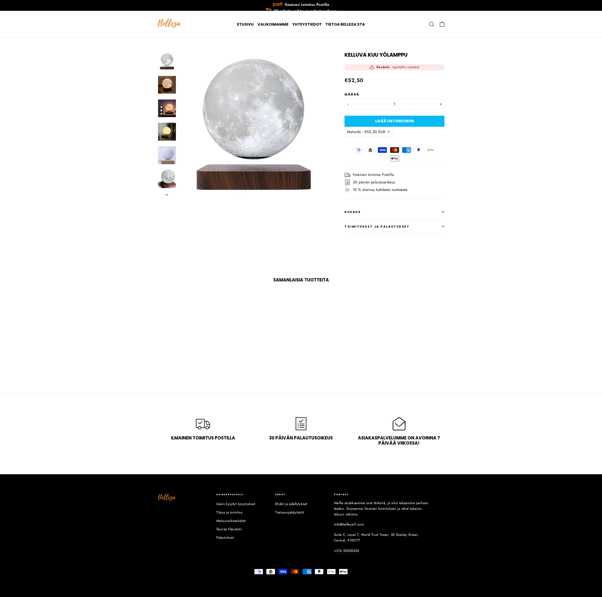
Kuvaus (353, 212)
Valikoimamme (273, 24)
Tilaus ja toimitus (229, 512)
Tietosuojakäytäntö (289, 512)
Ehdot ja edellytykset (291, 503)
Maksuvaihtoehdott (231, 520)
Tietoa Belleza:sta (345, 24)
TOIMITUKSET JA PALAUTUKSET (377, 227)
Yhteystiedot (307, 24)
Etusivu (245, 24)
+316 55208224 (346, 550)
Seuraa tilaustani (229, 529)
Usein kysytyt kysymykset (235, 503)
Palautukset (225, 537)
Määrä (352, 94)
